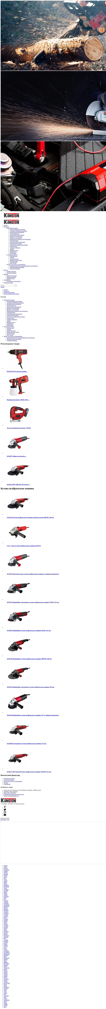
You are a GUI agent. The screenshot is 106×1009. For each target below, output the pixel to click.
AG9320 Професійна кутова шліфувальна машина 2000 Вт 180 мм (29, 659)
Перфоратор (13, 252)
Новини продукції (12, 275)
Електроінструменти (12, 228)
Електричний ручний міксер (17, 242)
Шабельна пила (14, 250)
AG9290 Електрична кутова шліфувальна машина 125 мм (26, 743)
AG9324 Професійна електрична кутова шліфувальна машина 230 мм (30, 687)
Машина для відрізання (16, 236)
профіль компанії (11, 271)
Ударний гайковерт (15, 247)
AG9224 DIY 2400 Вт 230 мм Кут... (18, 484)
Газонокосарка (14, 261)
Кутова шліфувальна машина (17, 229)
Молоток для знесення (16, 238)
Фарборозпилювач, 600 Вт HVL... (18, 400)
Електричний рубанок (16, 243)
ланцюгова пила (14, 259)
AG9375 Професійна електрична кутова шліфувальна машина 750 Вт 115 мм (33, 602)
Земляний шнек (14, 240)
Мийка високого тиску (16, 260)
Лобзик (12, 249)
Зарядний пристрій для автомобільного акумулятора (24, 266)
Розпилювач (13, 253)
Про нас (6, 270)
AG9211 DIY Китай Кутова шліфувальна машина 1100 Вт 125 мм (29, 772)
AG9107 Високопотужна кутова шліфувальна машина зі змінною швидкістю (33, 574)
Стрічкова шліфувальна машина (18, 231)
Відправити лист (5, 819)
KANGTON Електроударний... (17, 371)
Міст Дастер (13, 263)
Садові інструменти (12, 254)
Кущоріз (12, 257)
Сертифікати (7, 280)
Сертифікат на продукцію (13, 281)
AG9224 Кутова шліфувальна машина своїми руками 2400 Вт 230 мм (30, 517)
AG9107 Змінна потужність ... (17, 456)
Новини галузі (11, 278)
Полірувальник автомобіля (17, 232)
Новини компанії (11, 277)
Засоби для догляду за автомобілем (16, 264)
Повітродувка (13, 256)
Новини (6, 274)
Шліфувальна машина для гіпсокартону (20, 239)
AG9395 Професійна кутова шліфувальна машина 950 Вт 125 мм (29, 630)
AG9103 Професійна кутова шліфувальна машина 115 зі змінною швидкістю (33, 715)
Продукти (6, 226)
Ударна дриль (13, 246)
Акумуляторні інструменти (17, 235)
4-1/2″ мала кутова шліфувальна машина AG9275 (24, 546)
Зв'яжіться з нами (8, 282)
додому (6, 225)
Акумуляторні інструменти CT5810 (19, 428)
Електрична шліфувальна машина (19, 245)
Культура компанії (11, 273)
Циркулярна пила (14, 233)
